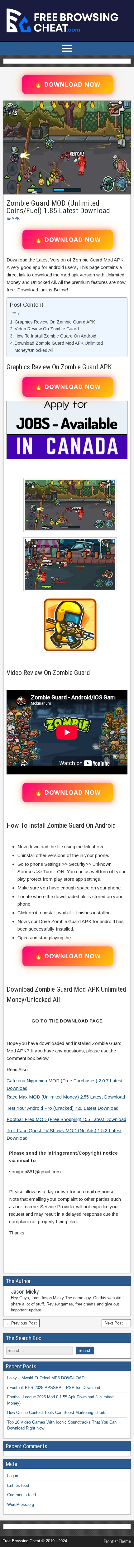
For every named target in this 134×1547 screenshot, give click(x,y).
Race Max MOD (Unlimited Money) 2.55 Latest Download (66, 1096)
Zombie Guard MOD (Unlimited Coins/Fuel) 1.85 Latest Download (58, 207)
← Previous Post (21, 1323)
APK (16, 218)
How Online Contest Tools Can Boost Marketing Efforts (57, 1412)
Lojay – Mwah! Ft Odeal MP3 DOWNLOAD (45, 1378)
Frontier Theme (117, 1541)
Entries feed (18, 1485)
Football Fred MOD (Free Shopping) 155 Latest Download (66, 1119)
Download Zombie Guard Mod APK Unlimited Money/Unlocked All (59, 347)
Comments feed (21, 1494)
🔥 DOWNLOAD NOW (67, 84)
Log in (12, 1475)
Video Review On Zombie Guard (47, 328)
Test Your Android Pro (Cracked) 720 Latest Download (62, 1108)
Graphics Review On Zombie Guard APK (55, 321)
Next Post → (116, 1323)
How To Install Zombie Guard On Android (55, 335)
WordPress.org (20, 1504)
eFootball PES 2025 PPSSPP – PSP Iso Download (53, 1387)
